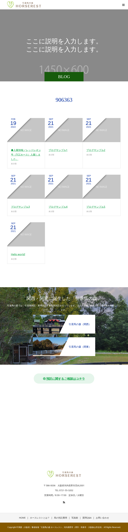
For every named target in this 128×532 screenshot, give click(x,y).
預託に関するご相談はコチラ (65, 378)
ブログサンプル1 (58, 150)
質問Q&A (86, 517)
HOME (22, 517)
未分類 (14, 163)
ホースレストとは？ (40, 517)
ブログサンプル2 (95, 150)
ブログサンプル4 (58, 206)
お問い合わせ (102, 517)
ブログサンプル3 (20, 206)
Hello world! (18, 254)
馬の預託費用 (60, 517)
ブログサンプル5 (95, 206)
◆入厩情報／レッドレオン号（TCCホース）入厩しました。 (26, 154)
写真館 (74, 517)
